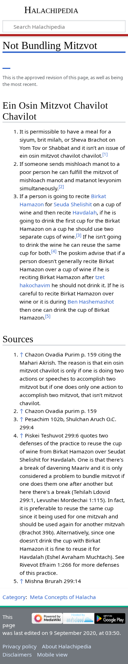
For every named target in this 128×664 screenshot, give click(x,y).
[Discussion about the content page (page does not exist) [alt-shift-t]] (22, 64)
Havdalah (85, 212)
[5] (47, 316)
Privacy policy (19, 646)
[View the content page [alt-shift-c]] (6, 64)
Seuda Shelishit (73, 204)
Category (14, 596)
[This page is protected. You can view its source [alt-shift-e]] (90, 64)
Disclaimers (17, 654)
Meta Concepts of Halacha (63, 596)
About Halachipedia (66, 646)
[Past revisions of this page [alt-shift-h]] (103, 64)
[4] (54, 251)
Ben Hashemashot (91, 301)
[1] (105, 154)
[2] (61, 186)
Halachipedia (51, 9)
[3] (78, 235)
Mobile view (52, 654)
